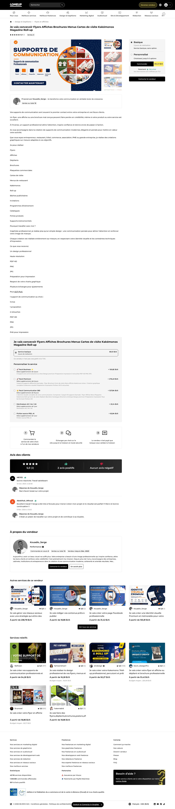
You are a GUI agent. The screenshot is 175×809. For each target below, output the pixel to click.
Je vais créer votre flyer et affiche (26, 713)
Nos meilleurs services (19, 766)
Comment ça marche (121, 744)
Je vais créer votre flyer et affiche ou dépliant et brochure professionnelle (147, 672)
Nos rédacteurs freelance (72, 759)
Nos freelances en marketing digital (76, 744)
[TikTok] (164, 804)
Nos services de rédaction (20, 759)
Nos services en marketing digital (23, 744)
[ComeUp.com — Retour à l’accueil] (16, 5)
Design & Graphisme (23, 22)
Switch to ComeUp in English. (86, 804)
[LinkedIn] (155, 804)
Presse (116, 755)
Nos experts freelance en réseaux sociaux (78, 762)
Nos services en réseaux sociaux (23, 762)
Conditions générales (39, 804)
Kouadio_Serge (39, 99)
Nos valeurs (118, 748)
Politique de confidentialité (60, 804)
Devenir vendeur (120, 752)
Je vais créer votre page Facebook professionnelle (106, 614)
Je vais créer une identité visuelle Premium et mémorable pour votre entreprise (146, 616)
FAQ (115, 762)
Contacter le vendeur (147, 79)
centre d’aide (121, 781)
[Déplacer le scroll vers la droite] (163, 14)
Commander (142, 64)
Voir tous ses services (87, 627)
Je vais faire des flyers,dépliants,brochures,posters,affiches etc (70, 716)
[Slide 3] (113, 82)
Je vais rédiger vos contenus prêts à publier (67, 614)
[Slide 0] (113, 44)
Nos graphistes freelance (72, 748)
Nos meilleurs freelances (72, 766)
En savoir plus (76, 566)
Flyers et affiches (41, 22)
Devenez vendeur (148, 5)
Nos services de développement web (25, 755)
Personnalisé (141, 54)
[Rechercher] (62, 5)
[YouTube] (158, 804)
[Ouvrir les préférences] (160, 4)
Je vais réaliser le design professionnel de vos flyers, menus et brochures (68, 673)
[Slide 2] (113, 69)
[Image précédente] (92, 595)
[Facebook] (161, 804)
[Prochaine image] (122, 595)
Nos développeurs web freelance (75, 755)
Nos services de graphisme (21, 748)
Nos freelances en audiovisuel (74, 752)
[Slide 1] (113, 57)
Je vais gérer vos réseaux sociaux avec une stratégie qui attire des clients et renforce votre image (26, 616)
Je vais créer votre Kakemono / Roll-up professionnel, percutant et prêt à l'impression (106, 673)
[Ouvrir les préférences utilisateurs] (170, 5)
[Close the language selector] (101, 804)
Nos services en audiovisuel (21, 752)
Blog (115, 759)
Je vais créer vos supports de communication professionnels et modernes (26, 673)
